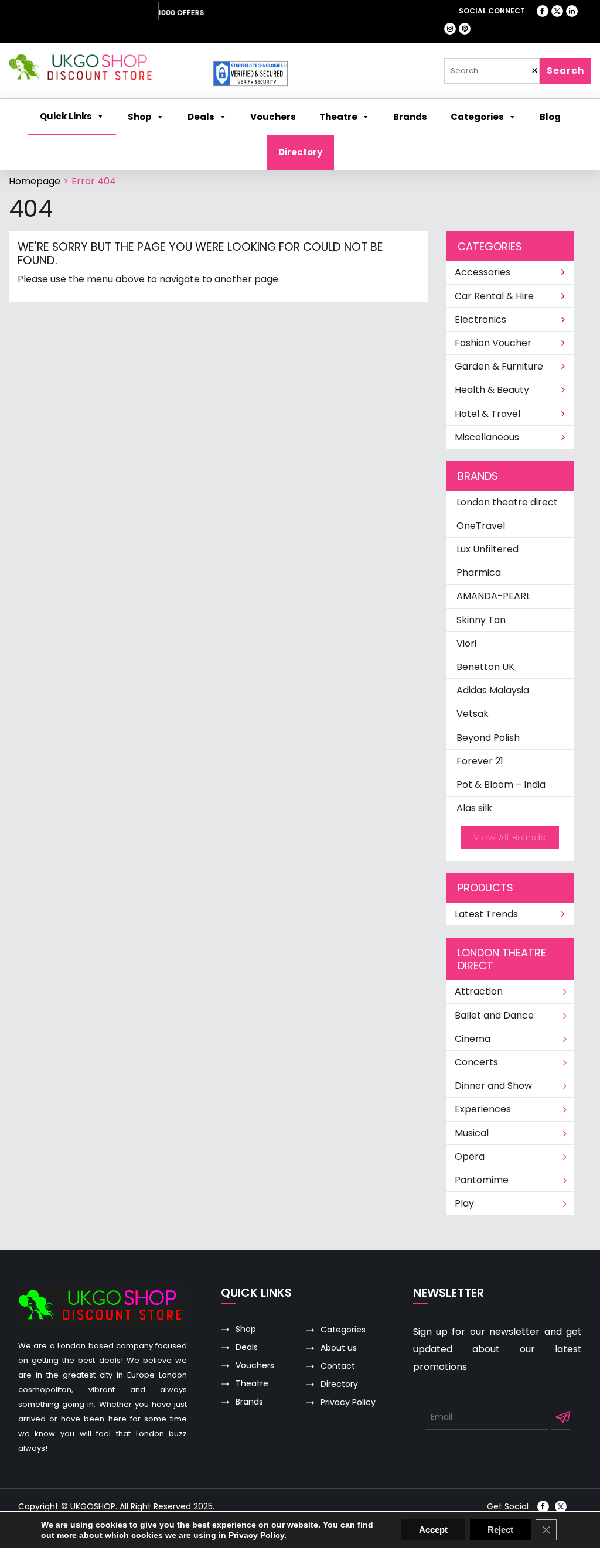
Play (464, 1203)
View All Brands (509, 837)
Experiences (483, 1109)
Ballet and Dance (494, 1015)
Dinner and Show (493, 1085)
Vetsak (472, 713)
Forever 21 (479, 761)
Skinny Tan (481, 620)
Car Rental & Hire (494, 296)
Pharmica (478, 572)
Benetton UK (485, 667)
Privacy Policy (348, 1402)
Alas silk (474, 808)
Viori (466, 643)
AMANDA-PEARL (493, 596)
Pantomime (482, 1180)
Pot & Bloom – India (501, 784)
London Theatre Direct (88, 13)
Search (565, 70)
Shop (140, 117)
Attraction (479, 991)
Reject (500, 1530)
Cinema (472, 1038)
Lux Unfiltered (487, 549)
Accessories (482, 272)
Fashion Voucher (493, 343)
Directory (300, 152)
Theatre (338, 117)
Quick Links (66, 116)
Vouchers (255, 1366)
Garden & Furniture (499, 366)
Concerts (476, 1062)
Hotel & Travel (487, 414)
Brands (249, 1402)
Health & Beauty (492, 390)
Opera (470, 1156)
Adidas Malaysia (492, 690)
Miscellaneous (487, 437)
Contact (338, 1366)
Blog (550, 117)
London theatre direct (507, 502)
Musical (472, 1133)
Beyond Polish (488, 737)
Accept (433, 1530)
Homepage (34, 181)
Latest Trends (486, 914)
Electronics (480, 319)
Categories (477, 117)
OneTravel (480, 525)
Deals (247, 1347)
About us (339, 1348)
